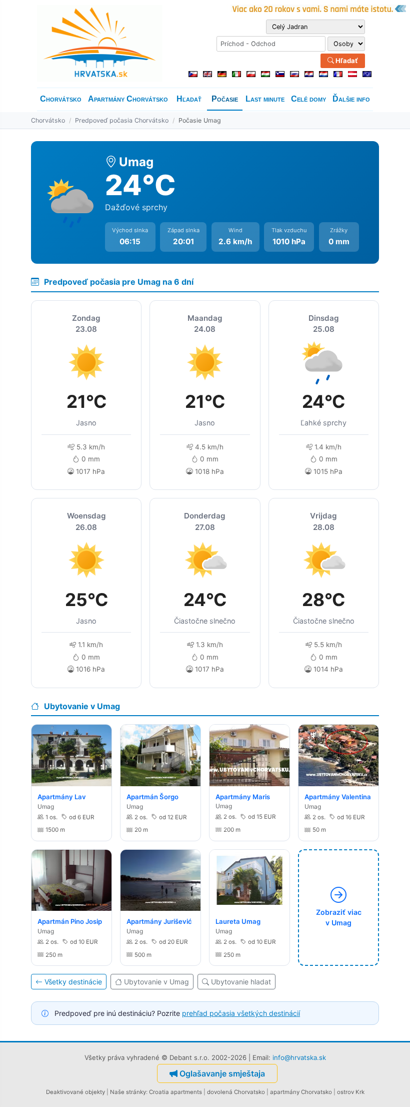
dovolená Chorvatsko (236, 1091)
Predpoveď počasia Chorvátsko (121, 120)
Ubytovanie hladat (241, 981)
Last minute (265, 99)
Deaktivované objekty (75, 1091)
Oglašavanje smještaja (222, 1073)
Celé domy (308, 99)
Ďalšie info (351, 99)
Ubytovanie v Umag (156, 981)
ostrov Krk (350, 1091)
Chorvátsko (61, 99)
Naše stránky (128, 1091)
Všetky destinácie (73, 981)
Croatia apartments (175, 1091)
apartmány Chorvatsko (301, 1091)
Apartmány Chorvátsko (128, 99)
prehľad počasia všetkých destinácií (241, 1013)
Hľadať (346, 61)
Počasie (225, 99)
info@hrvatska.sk (299, 1057)
